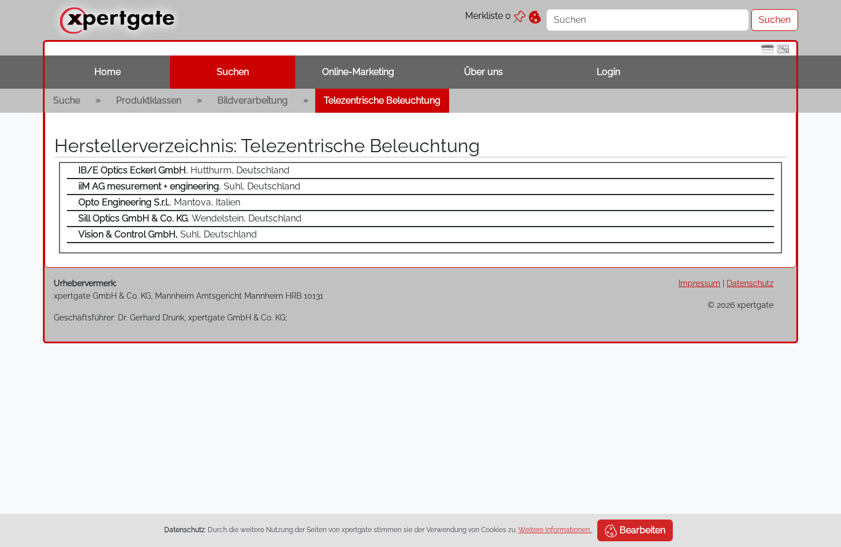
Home (107, 71)
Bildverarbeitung (252, 100)
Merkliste (488, 15)
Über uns (483, 71)
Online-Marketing (358, 71)
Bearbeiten (641, 530)
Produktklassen (148, 100)
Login (608, 71)
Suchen (233, 71)
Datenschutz (750, 283)
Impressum (699, 283)
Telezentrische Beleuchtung (382, 100)
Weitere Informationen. (555, 530)
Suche (66, 100)
